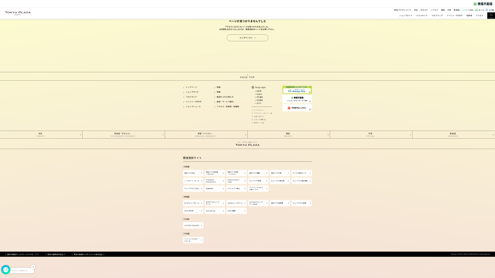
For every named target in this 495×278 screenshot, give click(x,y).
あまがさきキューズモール (212, 203)
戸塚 (449, 10)
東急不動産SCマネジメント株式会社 (88, 254)
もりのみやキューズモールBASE (256, 203)
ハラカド (434, 10)
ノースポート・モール (191, 181)
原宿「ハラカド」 (205, 134)
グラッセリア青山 (234, 188)
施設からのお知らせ (225, 96)
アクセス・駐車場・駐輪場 (228, 106)
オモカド (424, 10)
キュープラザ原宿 (255, 181)
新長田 (457, 10)
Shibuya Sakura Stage (233, 181)
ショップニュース (193, 106)
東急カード (258, 122)
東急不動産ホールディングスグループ (22, 254)
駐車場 (469, 15)
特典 (218, 87)
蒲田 (443, 10)
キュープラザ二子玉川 (191, 188)
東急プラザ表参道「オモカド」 (212, 173)
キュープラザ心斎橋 (299, 203)
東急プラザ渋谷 (189, 173)
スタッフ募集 (258, 119)
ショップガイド (405, 15)
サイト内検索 (469, 10)
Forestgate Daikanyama (211, 181)
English (259, 94)
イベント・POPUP (455, 15)
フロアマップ (437, 15)
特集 (218, 92)
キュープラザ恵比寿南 (300, 181)
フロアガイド (191, 96)
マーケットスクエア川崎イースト (256, 188)
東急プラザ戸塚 (276, 173)
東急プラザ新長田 (277, 203)
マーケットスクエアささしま (191, 240)
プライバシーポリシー (262, 113)
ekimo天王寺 (188, 211)
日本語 (259, 91)
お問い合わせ (258, 116)
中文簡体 (260, 100)
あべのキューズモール (191, 203)
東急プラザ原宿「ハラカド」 (233, 173)
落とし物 (481, 10)
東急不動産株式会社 (55, 254)
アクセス (479, 15)
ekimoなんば (210, 211)
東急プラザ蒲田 (254, 173)
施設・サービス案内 (225, 101)
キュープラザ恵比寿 (277, 181)
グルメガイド (422, 15)
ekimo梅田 (231, 211)
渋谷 (416, 10)
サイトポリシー (259, 110)
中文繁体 (260, 97)
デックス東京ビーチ (299, 173)
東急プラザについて (402, 10)
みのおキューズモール (235, 203)
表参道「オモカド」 (122, 134)
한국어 (259, 103)
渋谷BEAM (209, 188)
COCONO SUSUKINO (191, 225)
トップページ (191, 87)
